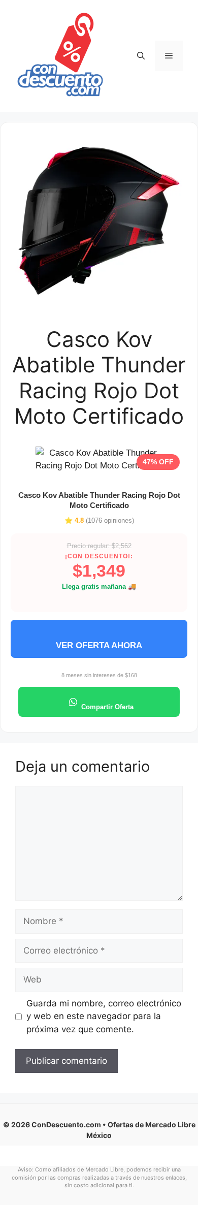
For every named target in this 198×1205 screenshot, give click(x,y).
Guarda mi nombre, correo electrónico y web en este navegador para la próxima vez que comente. (103, 1016)
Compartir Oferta (107, 707)
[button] (141, 56)
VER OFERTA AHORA (99, 645)
